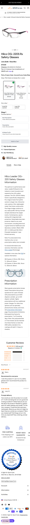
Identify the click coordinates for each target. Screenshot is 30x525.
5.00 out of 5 (19, 346)
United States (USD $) (10, 500)
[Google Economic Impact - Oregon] (11, 459)
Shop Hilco (13, 61)
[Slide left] (12, 50)
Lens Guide (5, 61)
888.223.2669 (5, 478)
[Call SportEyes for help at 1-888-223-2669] (15, 158)
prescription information (14, 310)
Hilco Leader (9, 250)
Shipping (4, 67)
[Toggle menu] (2, 8)
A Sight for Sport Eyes (12, 515)
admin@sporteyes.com (8, 481)
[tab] (9, 165)
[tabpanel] (15, 253)
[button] (7, 352)
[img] (5, 369)
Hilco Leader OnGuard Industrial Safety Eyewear (17, 17)
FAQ (22, 253)
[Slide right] (17, 50)
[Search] (24, 8)
